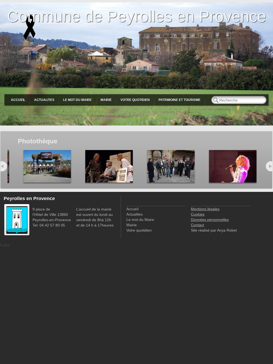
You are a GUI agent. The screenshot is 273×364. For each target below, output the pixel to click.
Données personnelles (210, 219)
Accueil (18, 100)
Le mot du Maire (77, 100)
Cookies (197, 214)
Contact (197, 225)
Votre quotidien (135, 100)
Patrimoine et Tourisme (179, 100)
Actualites (44, 100)
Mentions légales (205, 209)
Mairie (106, 100)
